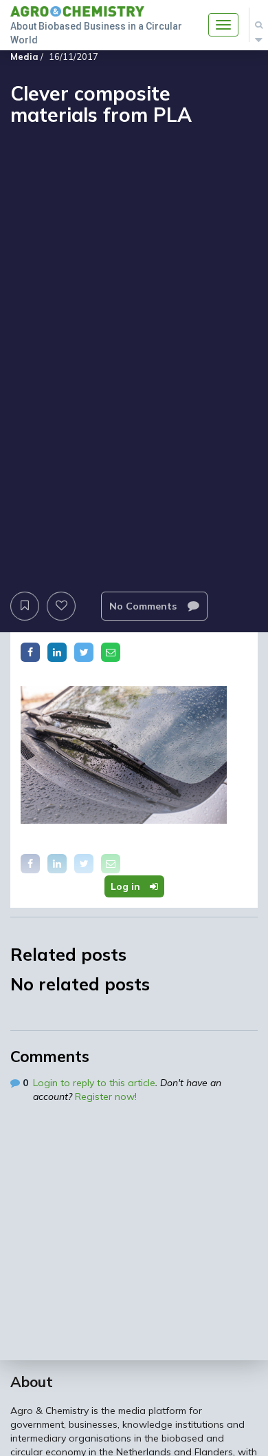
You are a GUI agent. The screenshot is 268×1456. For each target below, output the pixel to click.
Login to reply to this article (94, 1083)
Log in (127, 886)
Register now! (106, 1096)
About (31, 1382)
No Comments (144, 606)
